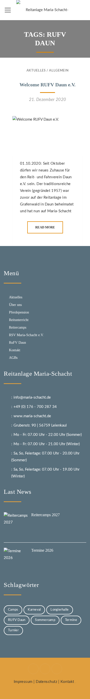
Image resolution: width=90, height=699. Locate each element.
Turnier (13, 630)
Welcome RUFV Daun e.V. (48, 84)
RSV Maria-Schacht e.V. (26, 335)
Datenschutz (46, 682)
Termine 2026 (42, 550)
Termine (71, 620)
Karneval (34, 609)
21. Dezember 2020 (47, 99)
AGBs (13, 358)
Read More (45, 227)
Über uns (15, 305)
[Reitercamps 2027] (16, 524)
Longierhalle (59, 609)
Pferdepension (19, 312)
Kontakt (14, 350)
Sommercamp (45, 620)
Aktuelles (36, 70)
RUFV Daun (16, 620)
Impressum (23, 682)
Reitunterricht (18, 320)
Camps (13, 609)
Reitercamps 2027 (45, 515)
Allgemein (58, 70)
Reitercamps (17, 327)
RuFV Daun (17, 342)
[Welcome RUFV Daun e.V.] (47, 135)
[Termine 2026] (16, 560)
